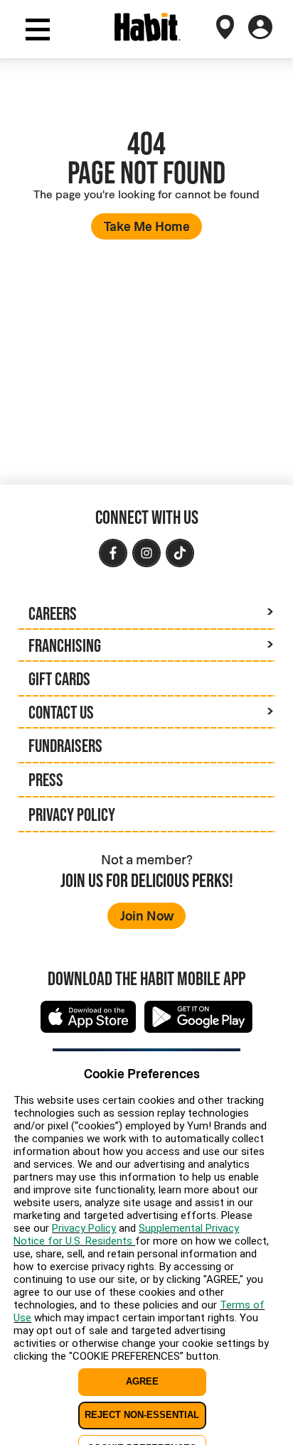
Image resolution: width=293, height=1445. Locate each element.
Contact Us (61, 712)
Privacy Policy (71, 814)
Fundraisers (65, 745)
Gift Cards (59, 678)
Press (45, 779)
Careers (52, 613)
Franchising (64, 645)
